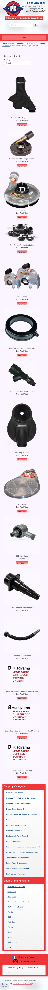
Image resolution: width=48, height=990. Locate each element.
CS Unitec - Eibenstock (16, 907)
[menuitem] (16, 792)
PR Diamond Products (16, 887)
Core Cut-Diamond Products (19, 902)
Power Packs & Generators (16, 863)
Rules (9, 973)
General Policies (33, 968)
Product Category (16, 43)
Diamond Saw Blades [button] (14, 793)
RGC (9, 917)
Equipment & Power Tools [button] (16, 836)
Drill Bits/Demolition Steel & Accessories (21, 814)
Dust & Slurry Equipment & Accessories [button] (21, 852)
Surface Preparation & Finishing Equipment (23, 847)
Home (4, 43)
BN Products (12, 942)
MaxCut (11, 947)
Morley (10, 927)
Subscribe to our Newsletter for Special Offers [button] (24, 18)
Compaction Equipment (15, 841)
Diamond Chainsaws (14, 831)
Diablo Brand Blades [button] (14, 809)
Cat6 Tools (12, 892)
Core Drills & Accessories (16, 825)
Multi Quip (11, 922)
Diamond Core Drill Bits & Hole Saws (20, 798)
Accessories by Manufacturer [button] (17, 868)
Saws (8, 820)
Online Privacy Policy (15, 968)
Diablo (10, 937)
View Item (22, 125)
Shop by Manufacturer (17, 880)
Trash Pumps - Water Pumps (17, 858)
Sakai (10, 932)
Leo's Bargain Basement (15, 874)
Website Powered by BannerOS (22, 984)
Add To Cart (22, 563)
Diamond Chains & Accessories (18, 804)
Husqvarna (12, 897)
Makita (10, 912)
